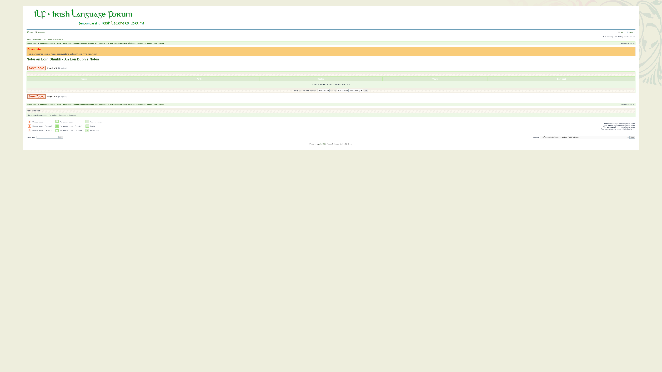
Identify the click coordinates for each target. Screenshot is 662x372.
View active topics (55, 39)
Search (632, 32)
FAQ (622, 32)
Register (41, 32)
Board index (32, 43)
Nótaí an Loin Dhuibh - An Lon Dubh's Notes (146, 43)
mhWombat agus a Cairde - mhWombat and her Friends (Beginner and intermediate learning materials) (83, 43)
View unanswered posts (37, 39)
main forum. (92, 54)
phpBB (322, 144)
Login (31, 32)
